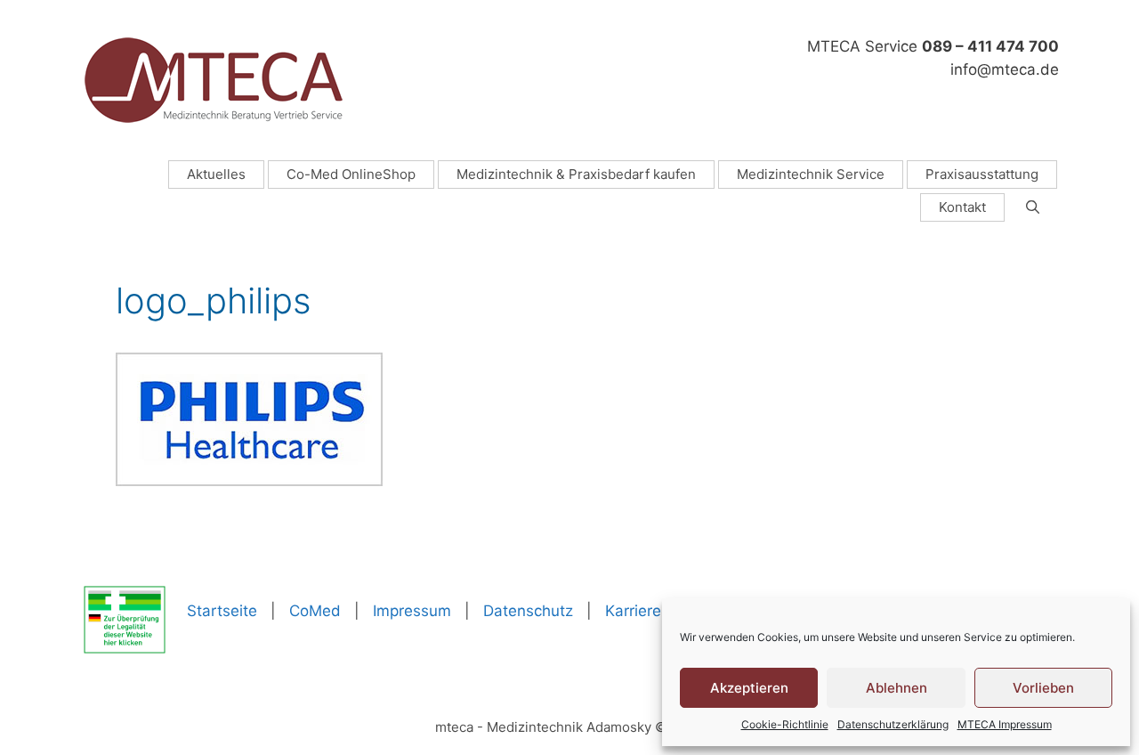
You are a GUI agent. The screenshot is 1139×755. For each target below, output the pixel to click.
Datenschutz (528, 611)
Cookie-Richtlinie (784, 724)
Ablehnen (896, 687)
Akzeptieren (749, 687)
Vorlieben (1043, 687)
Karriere (633, 611)
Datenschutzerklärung (893, 724)
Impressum (412, 611)
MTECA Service (933, 46)
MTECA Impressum (1004, 724)
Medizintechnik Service (811, 174)
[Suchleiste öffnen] (1032, 207)
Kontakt (962, 207)
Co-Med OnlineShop (351, 174)
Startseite (222, 611)
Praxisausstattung (981, 174)
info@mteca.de (1004, 69)
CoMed (315, 611)
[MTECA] (213, 79)
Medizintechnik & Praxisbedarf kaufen (576, 174)
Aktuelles (216, 174)
